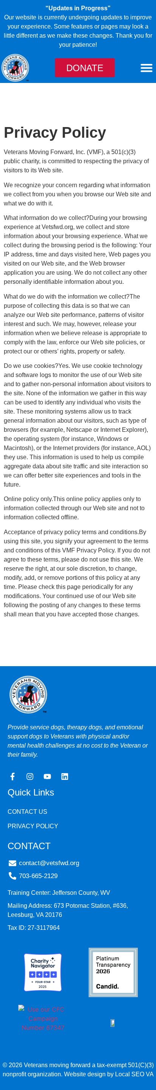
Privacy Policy (33, 826)
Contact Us (27, 811)
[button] (146, 68)
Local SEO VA (134, 1074)
